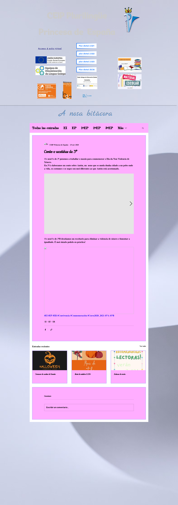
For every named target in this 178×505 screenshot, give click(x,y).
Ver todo (143, 346)
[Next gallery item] (131, 203)
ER (54, 321)
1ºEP (84, 128)
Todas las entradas (45, 128)
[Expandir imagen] (89, 204)
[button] (143, 128)
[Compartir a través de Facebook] (45, 330)
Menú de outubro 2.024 (83, 374)
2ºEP (97, 128)
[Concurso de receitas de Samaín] (49, 360)
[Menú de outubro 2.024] (89, 360)
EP (74, 128)
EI (65, 128)
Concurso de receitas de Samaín (45, 374)
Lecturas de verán (119, 374)
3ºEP (109, 128)
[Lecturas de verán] (128, 360)
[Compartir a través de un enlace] (51, 330)
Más (120, 128)
